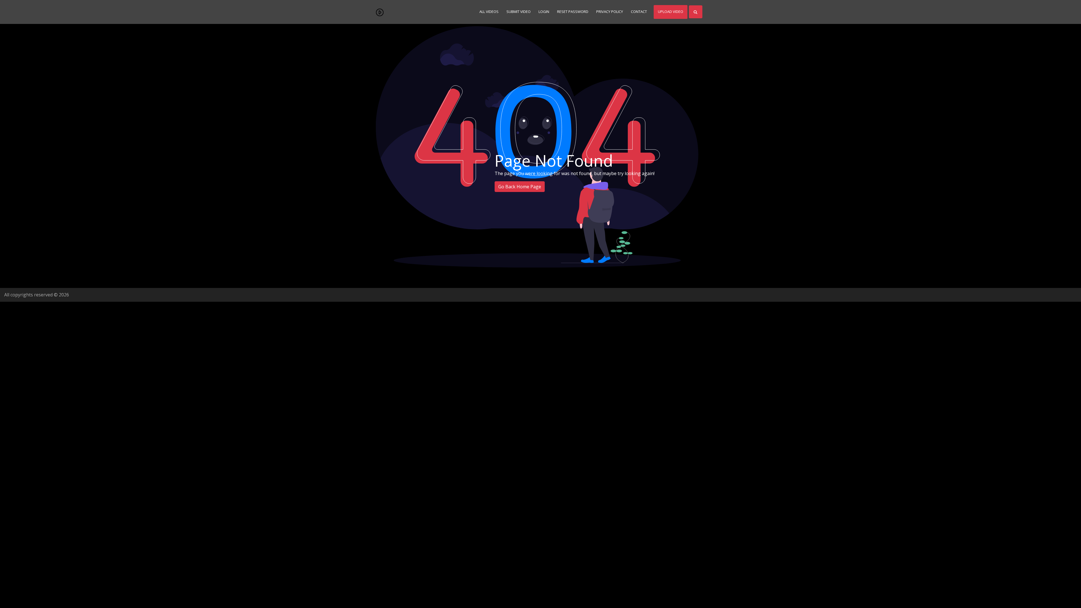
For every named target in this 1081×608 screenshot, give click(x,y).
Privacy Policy (609, 11)
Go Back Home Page (519, 187)
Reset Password (572, 11)
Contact (639, 11)
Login (544, 11)
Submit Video (518, 11)
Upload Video (670, 11)
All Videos (489, 11)
